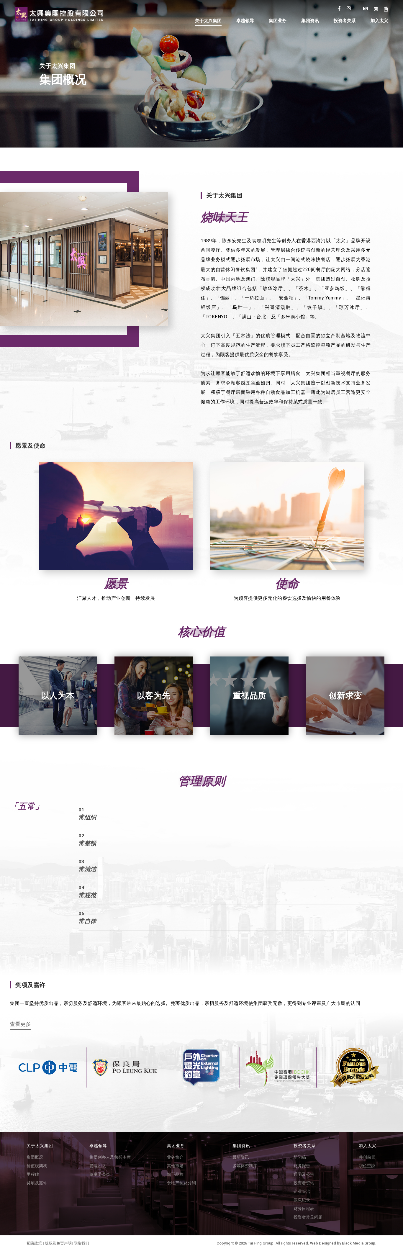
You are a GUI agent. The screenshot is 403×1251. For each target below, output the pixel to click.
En (365, 8)
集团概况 (35, 1157)
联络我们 (81, 1243)
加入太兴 (379, 21)
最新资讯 (240, 1157)
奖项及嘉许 (37, 1183)
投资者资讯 (304, 1183)
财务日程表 (304, 1208)
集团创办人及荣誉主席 (110, 1157)
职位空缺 (367, 1166)
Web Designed (323, 1243)
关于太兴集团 (208, 21)
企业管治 (302, 1191)
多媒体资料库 (244, 1166)
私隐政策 (34, 1243)
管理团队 (97, 1166)
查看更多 (20, 1024)
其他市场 (175, 1166)
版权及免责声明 (58, 1243)
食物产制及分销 (181, 1183)
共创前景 (367, 1157)
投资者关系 (305, 1146)
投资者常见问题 (308, 1217)
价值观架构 (37, 1166)
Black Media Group (358, 1243)
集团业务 (277, 21)
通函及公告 (304, 1174)
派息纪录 (302, 1200)
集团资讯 (310, 21)
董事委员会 (99, 1174)
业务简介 (175, 1157)
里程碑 (33, 1174)
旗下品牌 (175, 1174)
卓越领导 (245, 21)
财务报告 (302, 1166)
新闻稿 (300, 1157)
